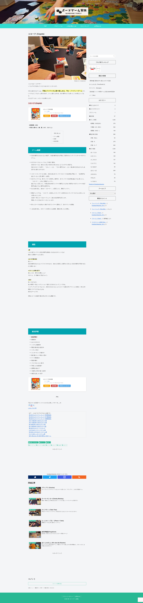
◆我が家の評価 (102, 134)
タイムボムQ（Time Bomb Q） (97, 84)
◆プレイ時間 (102, 120)
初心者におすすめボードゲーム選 (38, 432)
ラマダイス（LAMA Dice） (99, 222)
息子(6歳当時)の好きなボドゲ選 (38, 422)
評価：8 (48, 442)
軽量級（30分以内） (33, 442)
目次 (55, 133)
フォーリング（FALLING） (99, 203)
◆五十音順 (102, 149)
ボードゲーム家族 (41, 445)
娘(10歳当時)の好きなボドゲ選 (37, 426)
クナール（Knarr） (97, 213)
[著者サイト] (35, 477)
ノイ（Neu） (92, 95)
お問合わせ (77, 596)
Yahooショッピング (64, 116)
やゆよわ (103, 178)
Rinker (49, 111)
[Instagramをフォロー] (64, 477)
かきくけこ (42, 442)
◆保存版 (102, 116)
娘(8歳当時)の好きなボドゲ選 (37, 424)
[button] (114, 56)
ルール (48, 445)
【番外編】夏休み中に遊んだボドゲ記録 (100, 81)
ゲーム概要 (56, 136)
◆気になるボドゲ (102, 105)
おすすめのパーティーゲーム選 (37, 430)
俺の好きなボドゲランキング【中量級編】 (40, 417)
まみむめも (103, 174)
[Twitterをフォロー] (50, 477)
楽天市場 (54, 116)
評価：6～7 (103, 145)
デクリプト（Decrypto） (95, 88)
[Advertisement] (57, 225)
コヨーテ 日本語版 (48, 109)
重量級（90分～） (103, 130)
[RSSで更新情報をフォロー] (79, 477)
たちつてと (103, 163)
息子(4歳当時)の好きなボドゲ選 (38, 420)
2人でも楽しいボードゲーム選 (37, 434)
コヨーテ (65, 445)
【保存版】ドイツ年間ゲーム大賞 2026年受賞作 (102, 91)
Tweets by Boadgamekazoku (96, 184)
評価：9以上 (103, 138)
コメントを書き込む (57, 583)
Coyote (59, 445)
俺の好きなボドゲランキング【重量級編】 (40, 419)
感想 (55, 139)
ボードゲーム (32, 445)
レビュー (54, 445)
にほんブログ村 (32, 408)
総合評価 (56, 141)
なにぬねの (103, 167)
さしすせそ (103, 159)
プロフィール (102, 112)
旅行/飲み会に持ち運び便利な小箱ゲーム (40, 436)
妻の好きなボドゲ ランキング (37, 428)
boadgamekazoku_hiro (98, 205)
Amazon (47, 116)
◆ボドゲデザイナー (102, 109)
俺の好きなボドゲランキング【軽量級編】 (40, 415)
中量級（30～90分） (103, 127)
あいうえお (103, 152)
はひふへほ (103, 170)
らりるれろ (103, 181)
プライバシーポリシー (68, 596)
